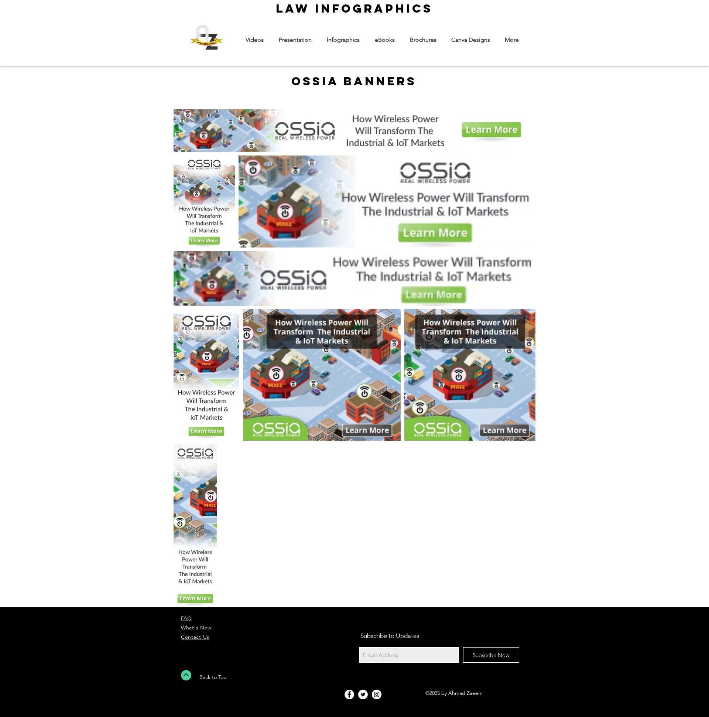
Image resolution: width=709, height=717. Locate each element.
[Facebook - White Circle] (349, 694)
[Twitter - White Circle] (363, 694)
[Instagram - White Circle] (376, 694)
